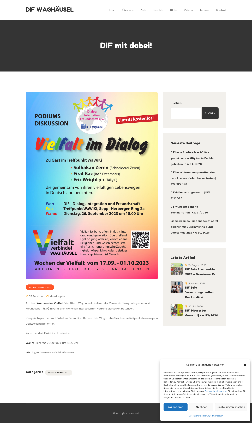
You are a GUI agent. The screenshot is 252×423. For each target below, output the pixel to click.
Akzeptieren (175, 407)
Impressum (217, 415)
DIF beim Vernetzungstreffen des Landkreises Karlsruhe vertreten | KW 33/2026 (193, 178)
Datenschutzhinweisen (216, 391)
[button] (245, 364)
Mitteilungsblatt (59, 296)
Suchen (176, 103)
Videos (188, 10)
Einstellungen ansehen (231, 407)
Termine (204, 10)
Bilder (173, 10)
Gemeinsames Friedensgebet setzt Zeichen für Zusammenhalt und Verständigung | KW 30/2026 (194, 226)
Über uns (128, 10)
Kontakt (221, 10)
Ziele (143, 10)
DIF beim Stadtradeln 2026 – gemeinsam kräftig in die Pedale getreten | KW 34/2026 (192, 158)
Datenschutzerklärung (200, 415)
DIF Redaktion (36, 296)
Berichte (158, 10)
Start (112, 10)
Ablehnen (201, 407)
